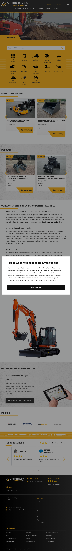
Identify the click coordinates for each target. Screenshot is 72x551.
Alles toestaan (36, 288)
